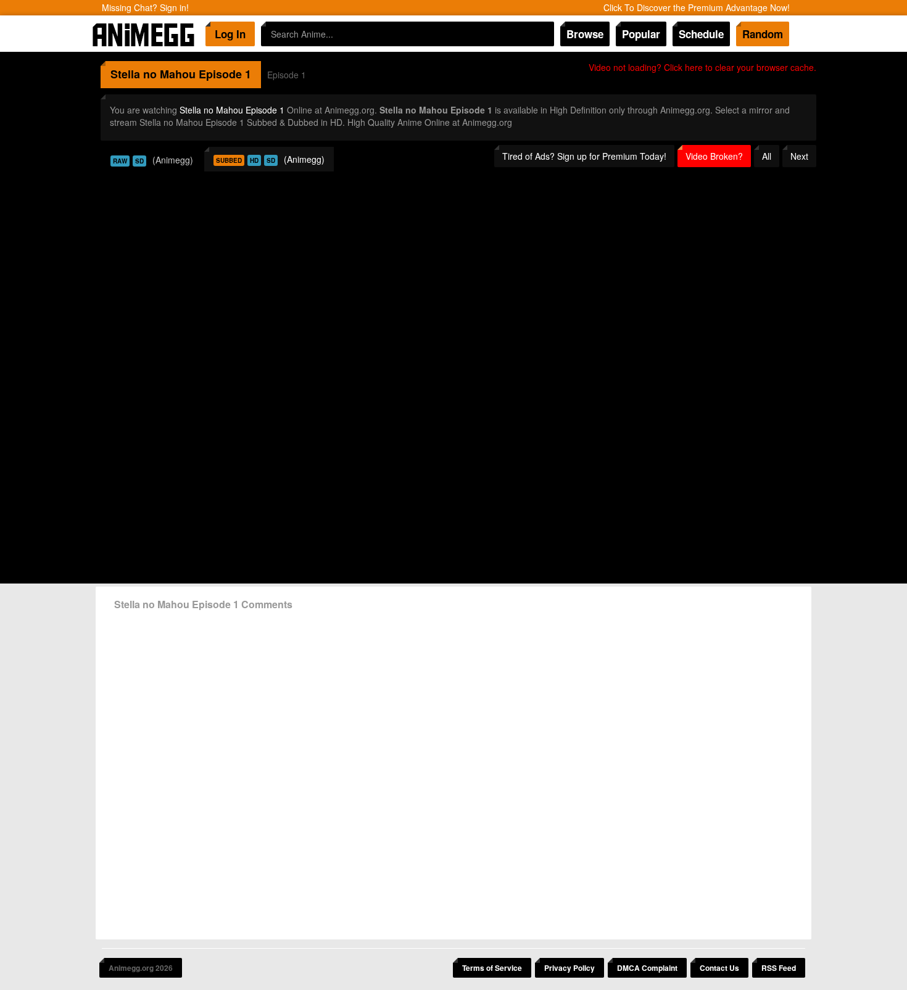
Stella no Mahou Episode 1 (232, 110)
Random (762, 34)
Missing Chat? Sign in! (145, 7)
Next (799, 156)
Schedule (701, 34)
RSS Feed (778, 967)
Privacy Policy (569, 967)
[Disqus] (453, 770)
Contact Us (719, 967)
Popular (641, 34)
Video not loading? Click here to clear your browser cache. (702, 67)
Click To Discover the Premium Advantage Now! (696, 7)
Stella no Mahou (153, 74)
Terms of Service (492, 967)
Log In (230, 34)
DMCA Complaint (647, 967)
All (766, 156)
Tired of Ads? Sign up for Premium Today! (584, 156)
